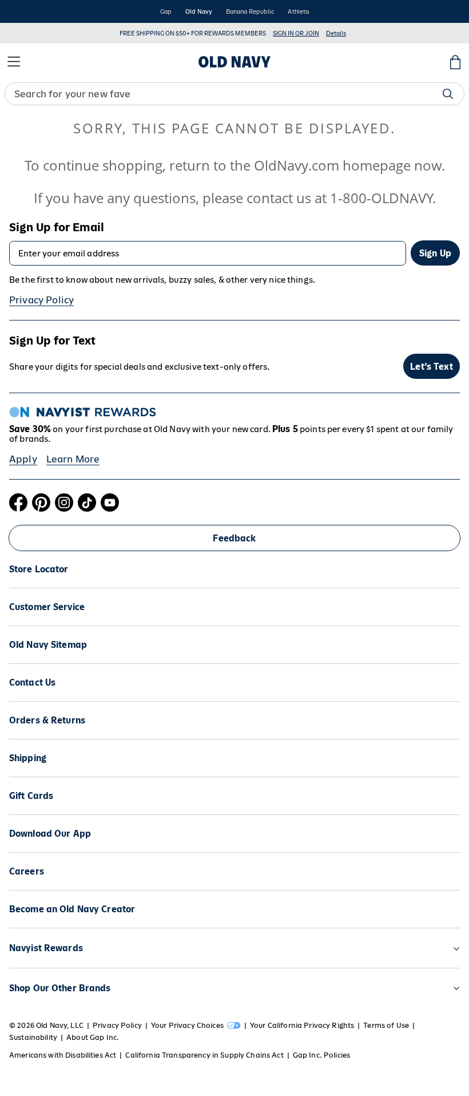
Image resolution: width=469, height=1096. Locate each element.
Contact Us (32, 682)
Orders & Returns (47, 720)
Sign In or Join (296, 33)
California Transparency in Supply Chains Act (204, 1055)
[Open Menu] (14, 62)
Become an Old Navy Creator (72, 909)
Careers (26, 871)
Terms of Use (386, 1025)
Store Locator (39, 569)
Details (336, 33)
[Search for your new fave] (448, 94)
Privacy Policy (41, 300)
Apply (23, 459)
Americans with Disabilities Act (62, 1055)
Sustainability (33, 1037)
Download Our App (50, 833)
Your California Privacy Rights (302, 1025)
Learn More (73, 459)
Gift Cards (31, 796)
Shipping (27, 758)
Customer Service (47, 607)
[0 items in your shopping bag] (455, 62)
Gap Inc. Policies (321, 1055)
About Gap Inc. (92, 1037)
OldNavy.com (296, 165)
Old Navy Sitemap (48, 645)
